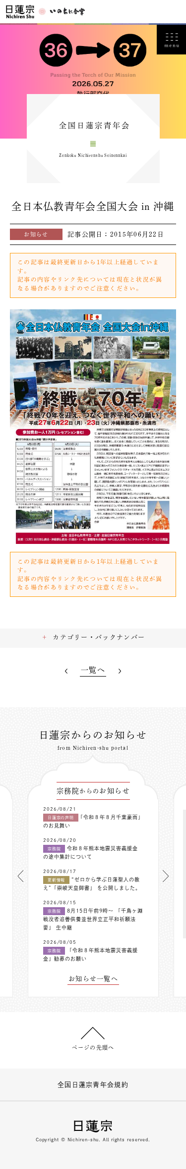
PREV (66, 671)
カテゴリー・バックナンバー (99, 637)
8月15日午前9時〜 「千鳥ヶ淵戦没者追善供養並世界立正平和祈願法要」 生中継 (93, 919)
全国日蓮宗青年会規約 (93, 1084)
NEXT (120, 671)
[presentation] (20, 876)
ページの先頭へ (93, 1047)
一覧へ (93, 670)
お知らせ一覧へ (93, 978)
